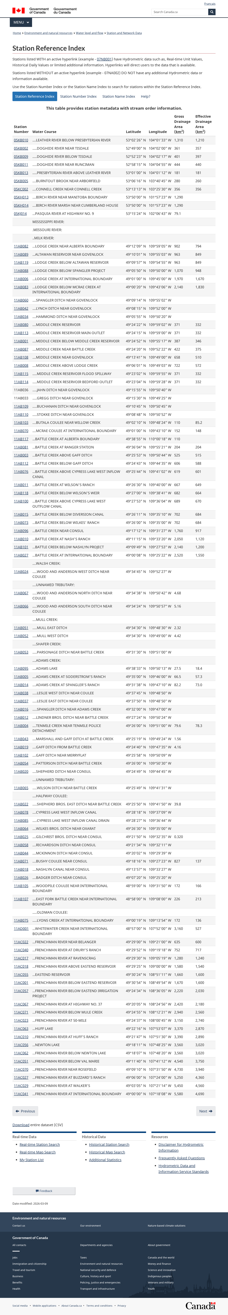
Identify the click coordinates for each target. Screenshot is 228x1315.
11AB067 (21, 593)
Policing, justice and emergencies (100, 1282)
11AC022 (21, 941)
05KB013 (21, 172)
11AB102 (21, 755)
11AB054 (21, 763)
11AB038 (21, 693)
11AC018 (21, 966)
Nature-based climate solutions (166, 1225)
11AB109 (21, 406)
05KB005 (21, 180)
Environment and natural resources (48, 33)
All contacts (19, 1245)
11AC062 (21, 1053)
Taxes (83, 1257)
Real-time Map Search (38, 1152)
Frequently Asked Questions (182, 1158)
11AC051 (21, 1061)
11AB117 (21, 438)
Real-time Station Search (40, 1144)
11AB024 (21, 571)
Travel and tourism (23, 1270)
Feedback (49, 1192)
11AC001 (21, 982)
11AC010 (21, 1036)
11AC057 (21, 990)
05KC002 (21, 189)
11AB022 (21, 804)
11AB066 (21, 606)
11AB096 (21, 530)
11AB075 (21, 920)
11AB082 (21, 246)
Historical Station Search (109, 1144)
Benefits (17, 1282)
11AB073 (21, 522)
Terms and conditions (99, 1305)
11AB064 (21, 828)
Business (17, 1276)
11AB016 (21, 709)
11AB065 (21, 787)
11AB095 (21, 668)
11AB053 (21, 652)
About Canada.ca (71, 1305)
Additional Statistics (105, 1159)
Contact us (18, 1225)
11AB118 (21, 493)
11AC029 (21, 1085)
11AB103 (21, 422)
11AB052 (21, 635)
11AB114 (21, 381)
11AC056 (21, 1044)
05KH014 (21, 205)
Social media (20, 1305)
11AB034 (21, 316)
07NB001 (104, 59)
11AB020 (21, 771)
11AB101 (21, 547)
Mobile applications (44, 1305)
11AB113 (21, 332)
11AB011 (21, 484)
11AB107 (21, 899)
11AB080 (21, 324)
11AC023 (21, 1020)
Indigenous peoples (160, 1276)
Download (20, 1124)
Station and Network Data (124, 33)
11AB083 (21, 287)
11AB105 (21, 885)
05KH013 (21, 197)
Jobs (14, 1257)
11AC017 (21, 958)
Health (16, 1288)
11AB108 (21, 357)
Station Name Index (118, 96)
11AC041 (21, 1093)
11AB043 (21, 738)
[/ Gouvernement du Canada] (44, 11)
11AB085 (21, 820)
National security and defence (98, 1270)
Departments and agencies (96, 1245)
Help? (145, 96)
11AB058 (21, 844)
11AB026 (21, 877)
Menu (19, 22)
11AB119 (21, 262)
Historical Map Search (107, 1152)
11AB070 (21, 430)
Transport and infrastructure (97, 1288)
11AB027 (21, 555)
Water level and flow (89, 33)
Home (17, 33)
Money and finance (159, 1263)
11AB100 (21, 501)
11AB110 (21, 414)
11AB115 (21, 373)
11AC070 (21, 1069)
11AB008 (21, 365)
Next (203, 1111)
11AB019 (21, 747)
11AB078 (21, 812)
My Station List (32, 1159)
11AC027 (21, 1077)
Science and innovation (162, 1270)
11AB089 (21, 254)
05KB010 (21, 140)
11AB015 (21, 514)
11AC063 (21, 1028)
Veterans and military (160, 1282)
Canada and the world (161, 1257)
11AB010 (21, 539)
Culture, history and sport (95, 1276)
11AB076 (21, 471)
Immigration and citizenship (29, 1263)
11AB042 (21, 308)
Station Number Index (78, 96)
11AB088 (21, 270)
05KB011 (21, 164)
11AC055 (21, 974)
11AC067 (21, 1004)
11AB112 (21, 463)
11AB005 (21, 676)
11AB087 (21, 349)
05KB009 (21, 156)
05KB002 (21, 148)
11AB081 (21, 447)
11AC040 (21, 950)
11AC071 (21, 1012)
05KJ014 (20, 213)
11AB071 (21, 861)
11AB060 (21, 300)
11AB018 (21, 869)
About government (159, 1245)
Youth (151, 1288)
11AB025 (21, 836)
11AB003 (21, 455)
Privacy (122, 1305)
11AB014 (21, 684)
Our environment (90, 1225)
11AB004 (21, 725)
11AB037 (21, 701)
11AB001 (21, 341)
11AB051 (21, 627)
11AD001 (21, 928)
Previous (28, 1111)
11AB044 (21, 853)
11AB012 (21, 717)
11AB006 (21, 278)
